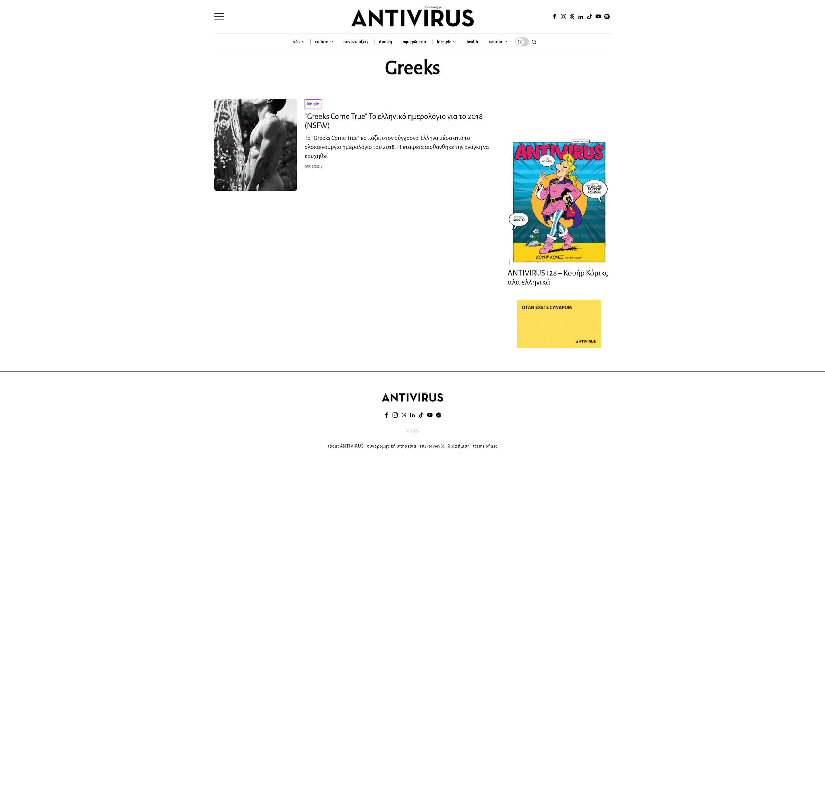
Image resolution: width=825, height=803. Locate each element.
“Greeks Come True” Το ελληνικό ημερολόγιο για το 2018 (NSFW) (394, 121)
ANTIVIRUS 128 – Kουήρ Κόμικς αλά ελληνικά (558, 277)
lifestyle (313, 104)
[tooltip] (554, 17)
